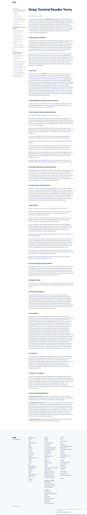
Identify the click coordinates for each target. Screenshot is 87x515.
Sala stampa (62, 465)
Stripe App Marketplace (49, 483)
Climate (30, 449)
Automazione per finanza (49, 449)
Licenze (62, 452)
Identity (30, 459)
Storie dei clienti (63, 441)
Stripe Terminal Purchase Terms (36, 78)
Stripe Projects (47, 501)
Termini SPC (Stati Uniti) (18, 35)
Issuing (29, 462)
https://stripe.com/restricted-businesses (48, 221)
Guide (61, 439)
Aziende (46, 439)
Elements (30, 456)
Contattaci (62, 469)
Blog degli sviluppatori (49, 503)
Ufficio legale (15, 8)
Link (29, 464)
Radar (29, 472)
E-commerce (47, 446)
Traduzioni (14, 50)
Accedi (61, 478)
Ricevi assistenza (64, 473)
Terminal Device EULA (45, 258)
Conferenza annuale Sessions (66, 446)
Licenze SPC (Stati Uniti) (18, 36)
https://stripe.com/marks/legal (57, 105)
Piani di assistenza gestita (65, 475)
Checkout (30, 447)
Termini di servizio (17, 16)
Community (62, 444)
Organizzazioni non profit (49, 472)
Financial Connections (32, 457)
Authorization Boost (32, 442)
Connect (30, 451)
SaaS (45, 459)
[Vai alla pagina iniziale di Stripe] (14, 437)
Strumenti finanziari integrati (50, 447)
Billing (29, 444)
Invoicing (30, 461)
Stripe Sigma (31, 476)
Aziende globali (47, 451)
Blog (61, 442)
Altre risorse (63, 457)
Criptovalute (31, 452)
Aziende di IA (47, 461)
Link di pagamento (32, 467)
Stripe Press (62, 467)
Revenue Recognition (32, 474)
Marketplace (47, 454)
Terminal (30, 479)
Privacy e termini (63, 447)
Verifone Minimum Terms (58, 88)
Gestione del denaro (48, 456)
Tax (29, 477)
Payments (30, 469)
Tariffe (29, 439)
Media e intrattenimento (49, 471)
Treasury (30, 481)
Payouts (30, 471)
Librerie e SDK (47, 500)
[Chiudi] (84, 508)
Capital (29, 446)
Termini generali (16, 14)
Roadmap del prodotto (65, 462)
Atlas (29, 441)
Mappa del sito (63, 454)
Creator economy (48, 462)
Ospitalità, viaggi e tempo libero (50, 467)
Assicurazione (47, 469)
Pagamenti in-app (48, 452)
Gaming (46, 466)
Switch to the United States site (63, 512)
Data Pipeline (31, 454)
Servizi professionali (48, 474)
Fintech (45, 464)
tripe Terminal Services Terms (55, 78)
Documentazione (47, 492)
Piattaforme (46, 457)
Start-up (46, 441)
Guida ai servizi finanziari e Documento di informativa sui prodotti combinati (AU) (19, 63)
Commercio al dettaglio (49, 477)
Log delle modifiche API (49, 498)
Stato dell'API (47, 496)
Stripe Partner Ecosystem (49, 485)
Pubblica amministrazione (49, 476)
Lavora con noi (63, 464)
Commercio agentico (48, 442)
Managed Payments (32, 466)
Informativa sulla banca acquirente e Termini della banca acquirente (18, 32)
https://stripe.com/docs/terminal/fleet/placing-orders (42, 87)
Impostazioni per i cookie (65, 455)
